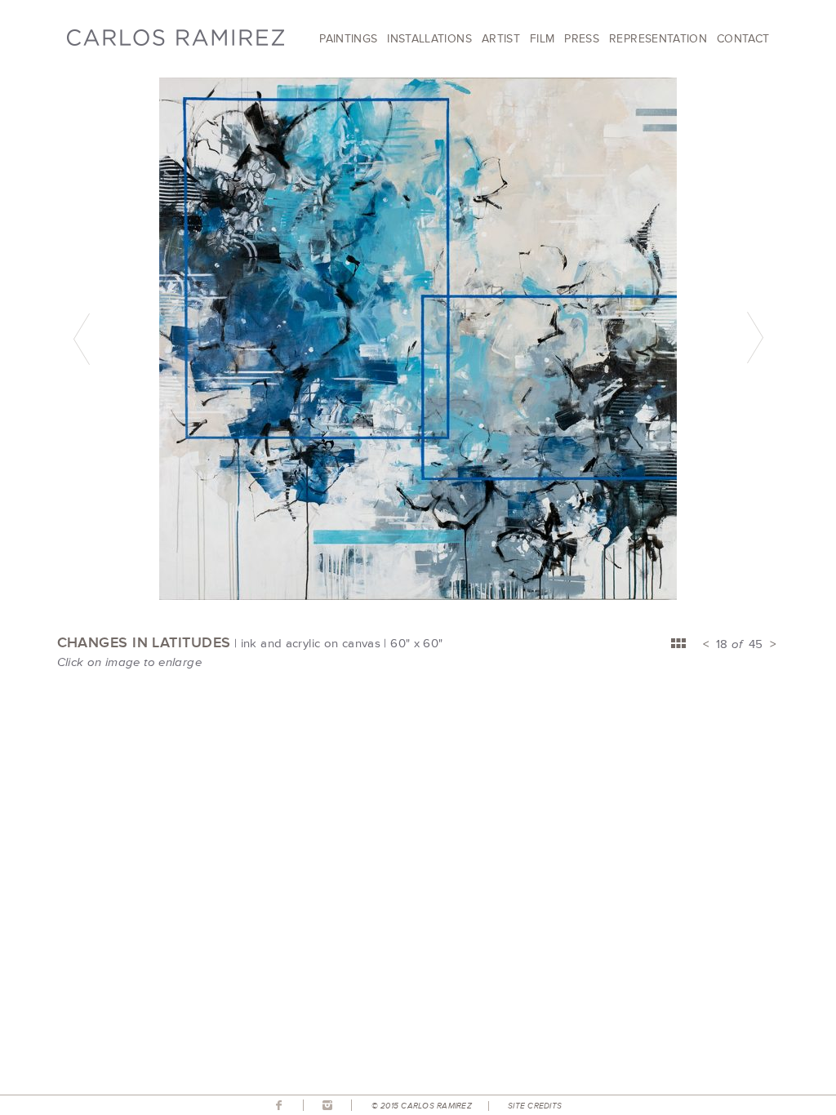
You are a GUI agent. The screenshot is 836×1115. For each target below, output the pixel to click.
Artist (501, 39)
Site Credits (535, 1106)
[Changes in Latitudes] (418, 596)
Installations (429, 39)
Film (542, 39)
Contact (743, 39)
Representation (658, 39)
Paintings (348, 39)
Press (581, 39)
